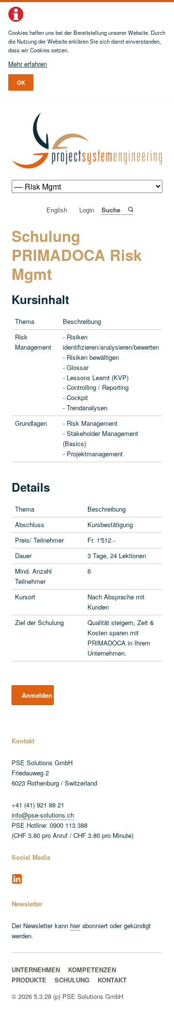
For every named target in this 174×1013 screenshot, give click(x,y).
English (56, 210)
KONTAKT (112, 979)
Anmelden (37, 695)
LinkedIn (17, 879)
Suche (130, 209)
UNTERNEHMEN (36, 969)
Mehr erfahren (27, 63)
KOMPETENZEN (92, 969)
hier (75, 925)
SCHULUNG (72, 979)
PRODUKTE (29, 979)
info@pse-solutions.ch (43, 815)
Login (86, 210)
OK (21, 82)
